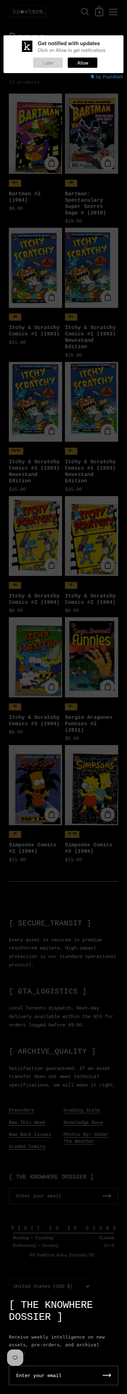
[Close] (116, 1302)
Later (48, 62)
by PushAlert (109, 76)
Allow (82, 62)
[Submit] (107, 1375)
